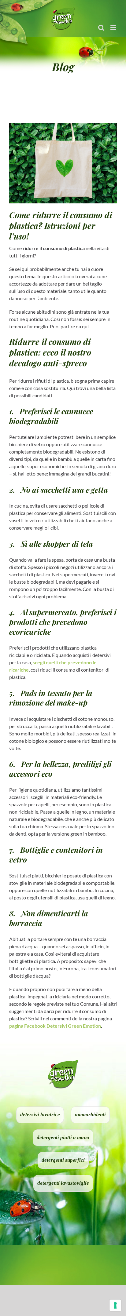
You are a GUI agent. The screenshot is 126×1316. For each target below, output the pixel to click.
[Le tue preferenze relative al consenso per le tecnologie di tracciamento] (115, 1305)
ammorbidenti (90, 1114)
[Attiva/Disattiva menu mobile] (113, 27)
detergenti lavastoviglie (63, 1183)
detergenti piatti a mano (63, 1137)
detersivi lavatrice (40, 1114)
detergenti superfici (63, 1160)
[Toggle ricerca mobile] (101, 27)
